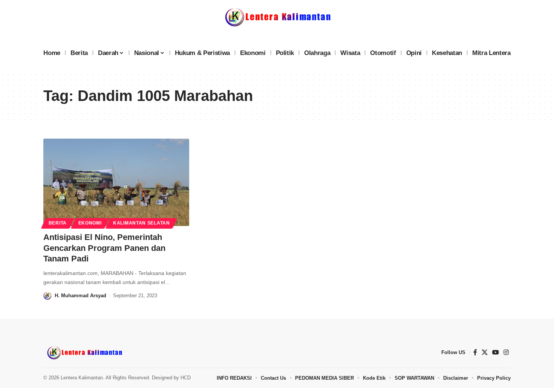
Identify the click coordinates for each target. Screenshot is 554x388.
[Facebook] (475, 352)
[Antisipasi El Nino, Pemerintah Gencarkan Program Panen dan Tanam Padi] (116, 182)
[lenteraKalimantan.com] (84, 352)
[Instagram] (506, 352)
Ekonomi (90, 223)
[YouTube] (495, 352)
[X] (485, 352)
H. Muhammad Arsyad (80, 295)
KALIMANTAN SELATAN (141, 223)
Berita (58, 223)
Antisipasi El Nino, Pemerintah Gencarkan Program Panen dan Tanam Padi (104, 247)
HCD (186, 377)
